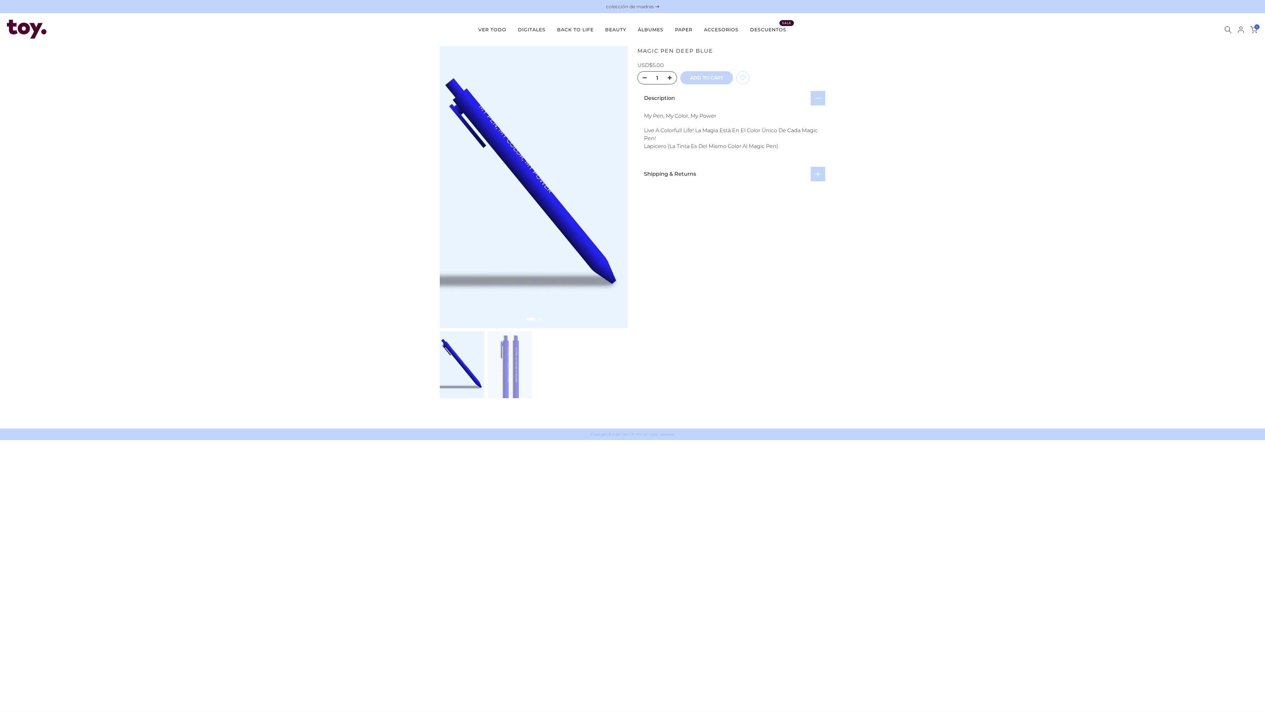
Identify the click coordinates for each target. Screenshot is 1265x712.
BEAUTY (615, 30)
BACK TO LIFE (575, 30)
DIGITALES (532, 30)
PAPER (683, 30)
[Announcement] (632, 6)
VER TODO (492, 30)
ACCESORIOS (721, 30)
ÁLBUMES (650, 30)
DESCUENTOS (770, 29)
